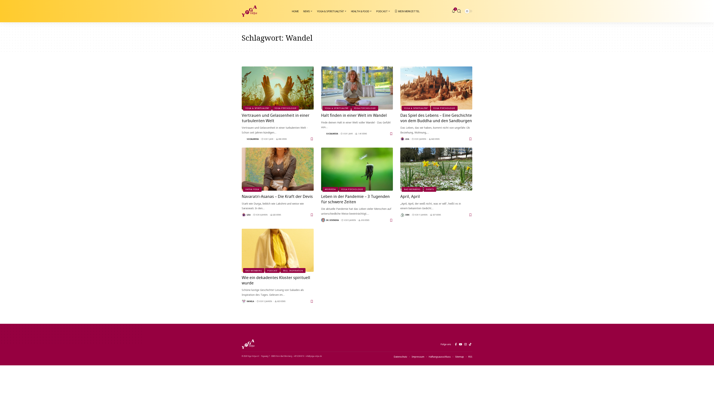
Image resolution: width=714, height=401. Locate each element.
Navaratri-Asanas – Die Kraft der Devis (277, 196)
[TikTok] (470, 344)
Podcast (272, 270)
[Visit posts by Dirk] (402, 215)
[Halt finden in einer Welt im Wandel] (357, 88)
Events (430, 189)
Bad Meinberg (412, 189)
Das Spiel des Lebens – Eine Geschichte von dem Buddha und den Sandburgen (436, 117)
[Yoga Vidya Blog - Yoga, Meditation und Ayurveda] (249, 11)
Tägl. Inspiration (293, 270)
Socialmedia (253, 139)
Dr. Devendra (332, 220)
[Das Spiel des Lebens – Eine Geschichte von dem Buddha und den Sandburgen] (436, 88)
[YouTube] (460, 344)
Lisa (407, 139)
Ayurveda (330, 189)
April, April (410, 196)
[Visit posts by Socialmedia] (244, 139)
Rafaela (250, 301)
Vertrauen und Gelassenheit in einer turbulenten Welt (275, 117)
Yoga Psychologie (285, 108)
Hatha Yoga (252, 189)
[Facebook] (456, 344)
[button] (459, 11)
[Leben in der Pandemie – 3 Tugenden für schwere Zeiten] (357, 169)
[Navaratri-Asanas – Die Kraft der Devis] (278, 169)
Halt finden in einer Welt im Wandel (354, 115)
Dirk (407, 214)
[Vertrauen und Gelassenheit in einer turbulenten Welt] (278, 88)
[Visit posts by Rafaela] (244, 301)
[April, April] (436, 169)
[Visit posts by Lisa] (402, 139)
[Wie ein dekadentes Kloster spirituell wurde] (278, 250)
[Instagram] (465, 344)
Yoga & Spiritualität (257, 108)
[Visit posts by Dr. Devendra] (323, 220)
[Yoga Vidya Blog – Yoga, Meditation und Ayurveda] (248, 344)
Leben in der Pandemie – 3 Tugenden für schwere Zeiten (355, 198)
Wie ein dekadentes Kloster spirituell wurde (276, 280)
